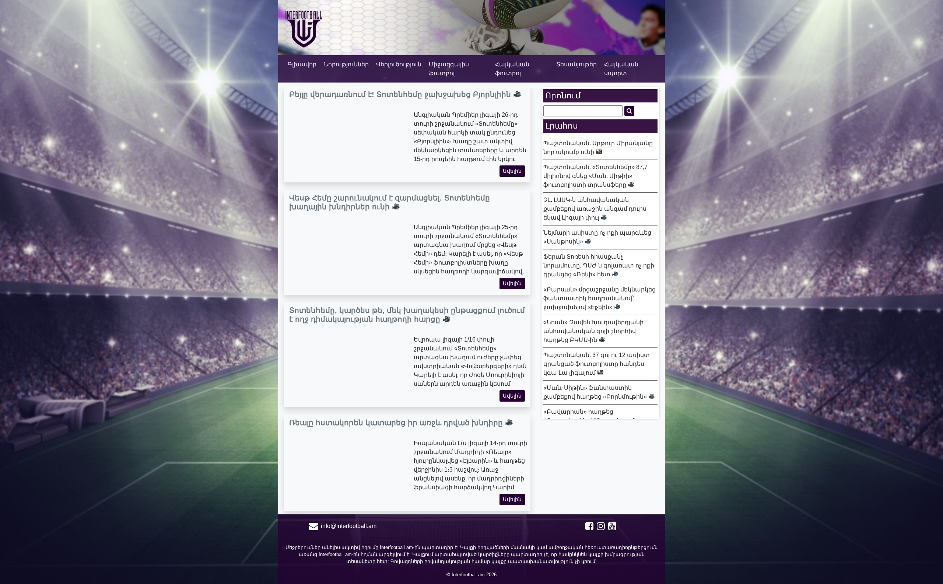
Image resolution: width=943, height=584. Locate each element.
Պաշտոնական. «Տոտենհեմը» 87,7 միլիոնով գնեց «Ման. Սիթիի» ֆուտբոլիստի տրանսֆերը (595, 176)
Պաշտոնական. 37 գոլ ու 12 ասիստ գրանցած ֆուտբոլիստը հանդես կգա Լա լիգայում (596, 364)
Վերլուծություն (398, 64)
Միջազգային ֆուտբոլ (449, 68)
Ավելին (512, 171)
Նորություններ (346, 64)
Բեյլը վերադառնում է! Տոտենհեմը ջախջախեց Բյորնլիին (401, 94)
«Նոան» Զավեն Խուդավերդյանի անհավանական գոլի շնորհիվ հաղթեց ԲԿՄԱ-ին (593, 331)
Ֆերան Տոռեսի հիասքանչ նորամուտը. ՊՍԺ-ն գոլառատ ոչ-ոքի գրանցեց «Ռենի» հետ (598, 265)
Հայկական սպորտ (621, 68)
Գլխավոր (302, 64)
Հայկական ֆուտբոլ (512, 68)
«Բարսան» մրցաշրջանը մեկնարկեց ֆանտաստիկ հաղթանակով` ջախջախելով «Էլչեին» (599, 298)
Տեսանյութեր (576, 64)
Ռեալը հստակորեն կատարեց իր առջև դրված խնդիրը (397, 423)
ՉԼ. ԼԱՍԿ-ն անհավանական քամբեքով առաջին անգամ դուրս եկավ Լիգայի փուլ (594, 209)
